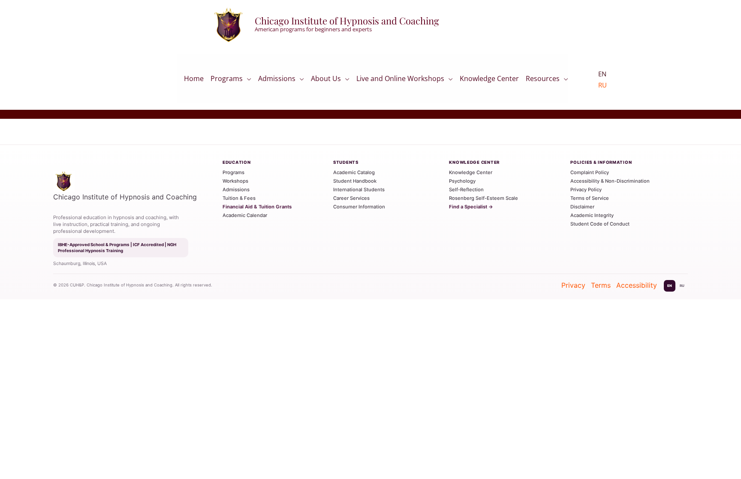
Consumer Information (359, 207)
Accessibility (636, 285)
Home (194, 80)
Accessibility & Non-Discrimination (610, 181)
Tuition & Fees (239, 198)
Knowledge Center (489, 80)
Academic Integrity (592, 215)
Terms (601, 285)
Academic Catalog (354, 172)
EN (669, 285)
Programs (227, 80)
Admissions (276, 80)
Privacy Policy (586, 190)
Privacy (573, 285)
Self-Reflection (466, 190)
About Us (326, 80)
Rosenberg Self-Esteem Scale (483, 198)
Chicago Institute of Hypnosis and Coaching (347, 20)
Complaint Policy (589, 172)
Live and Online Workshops (400, 80)
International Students (359, 190)
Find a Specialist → (471, 207)
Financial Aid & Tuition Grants (257, 207)
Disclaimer (582, 207)
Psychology (462, 181)
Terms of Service (589, 198)
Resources (543, 80)
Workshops (235, 181)
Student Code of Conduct (600, 224)
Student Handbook (355, 181)
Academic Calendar (245, 215)
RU (602, 85)
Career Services (351, 198)
